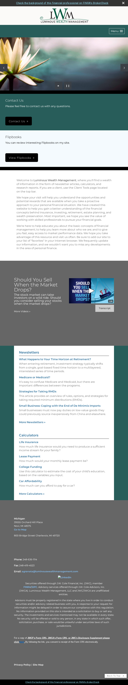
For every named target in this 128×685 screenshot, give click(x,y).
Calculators (28, 435)
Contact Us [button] (17, 121)
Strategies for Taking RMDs (37, 391)
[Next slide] (124, 67)
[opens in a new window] (64, 577)
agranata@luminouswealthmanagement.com (50, 571)
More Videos (22, 311)
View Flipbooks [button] (20, 157)
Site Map (38, 664)
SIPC (34, 587)
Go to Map (20, 529)
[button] (117, 31)
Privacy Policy (22, 664)
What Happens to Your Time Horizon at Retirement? (55, 359)
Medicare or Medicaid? (34, 377)
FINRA (27, 587)
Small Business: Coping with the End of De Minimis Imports (59, 405)
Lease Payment (29, 456)
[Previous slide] (4, 67)
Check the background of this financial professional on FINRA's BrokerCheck (62, 3)
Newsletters (29, 352)
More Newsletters (32, 422)
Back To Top (114, 676)
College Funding (30, 466)
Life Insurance (28, 442)
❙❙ (68, 85)
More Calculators (31, 493)
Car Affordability (30, 481)
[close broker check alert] (123, 3)
